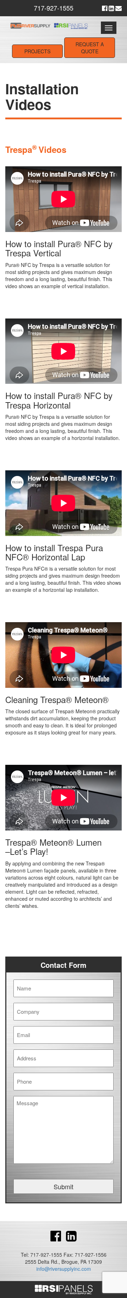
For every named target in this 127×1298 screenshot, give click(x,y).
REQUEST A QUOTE (89, 48)
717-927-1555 (53, 7)
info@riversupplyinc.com (63, 1268)
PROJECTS (37, 51)
